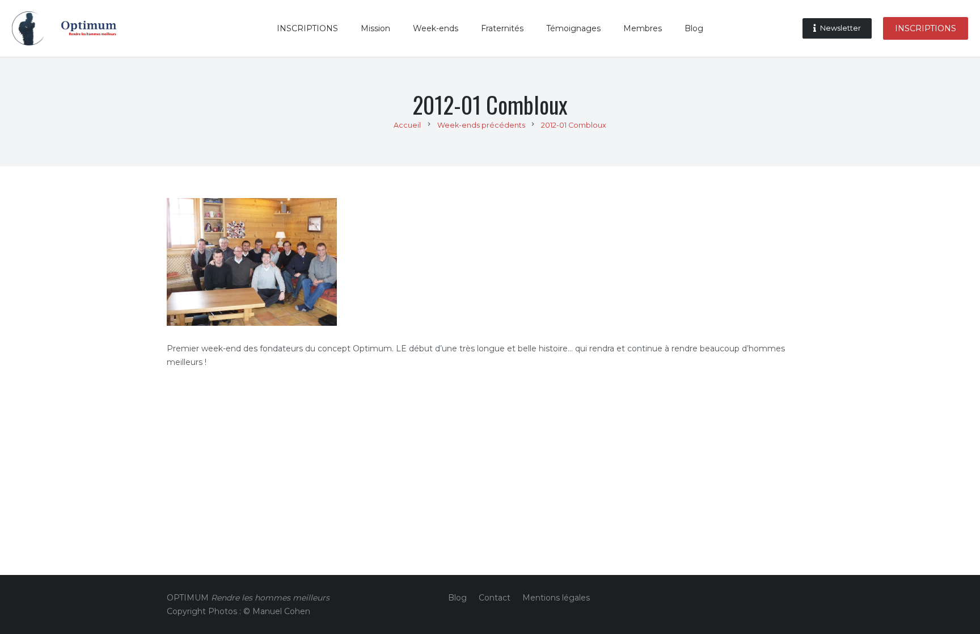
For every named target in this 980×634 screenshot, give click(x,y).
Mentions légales (556, 598)
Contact (494, 598)
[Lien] (28, 28)
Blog (457, 598)
